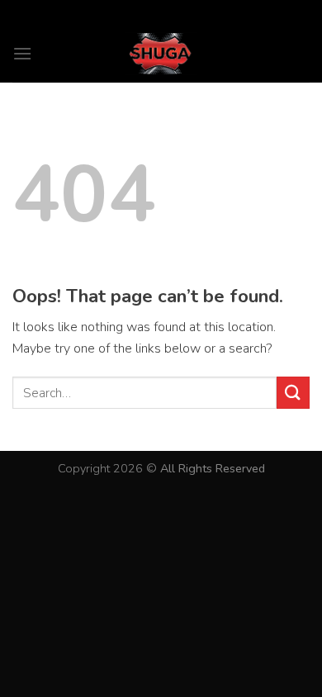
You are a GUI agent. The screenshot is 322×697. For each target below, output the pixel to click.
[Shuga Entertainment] (161, 53)
